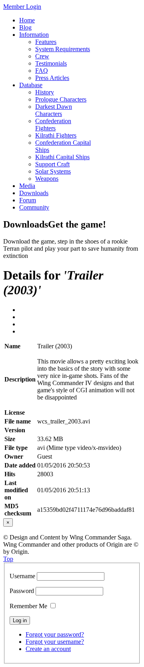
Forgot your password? (55, 634)
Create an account (48, 648)
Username (22, 576)
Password (22, 590)
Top (8, 558)
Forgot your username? (55, 641)
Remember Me (28, 606)
